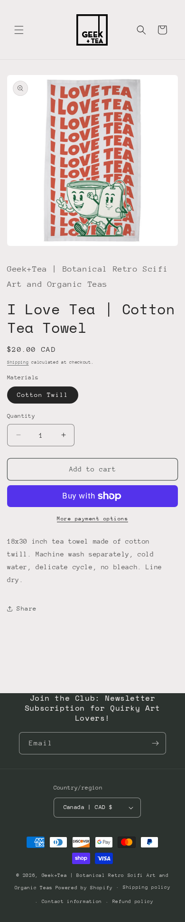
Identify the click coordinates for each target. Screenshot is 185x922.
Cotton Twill (42, 394)
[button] (19, 29)
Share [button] (27, 608)
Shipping (18, 362)
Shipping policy (147, 887)
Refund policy (133, 901)
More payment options (92, 519)
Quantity (21, 416)
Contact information (72, 901)
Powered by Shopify (84, 887)
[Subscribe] (155, 743)
